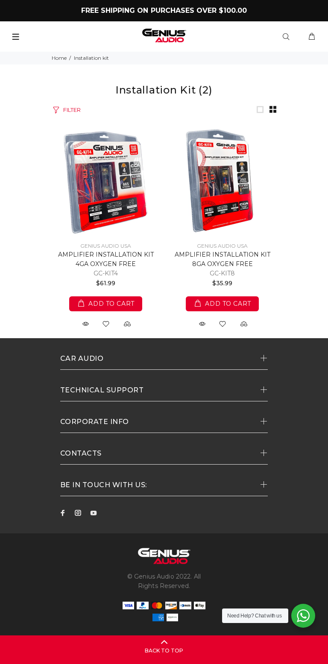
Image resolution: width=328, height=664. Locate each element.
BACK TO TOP (164, 650)
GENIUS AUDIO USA (105, 246)
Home (59, 58)
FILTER (72, 109)
